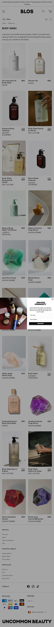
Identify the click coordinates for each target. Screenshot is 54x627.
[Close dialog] (52, 299)
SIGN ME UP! (40, 323)
